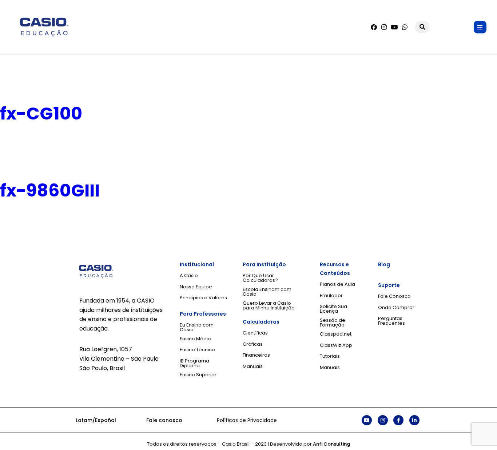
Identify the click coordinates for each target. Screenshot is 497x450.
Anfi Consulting (331, 444)
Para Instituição (264, 264)
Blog (384, 264)
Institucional (197, 264)
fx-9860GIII (50, 190)
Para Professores (203, 313)
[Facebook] (374, 27)
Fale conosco (164, 420)
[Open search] (422, 27)
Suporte (389, 285)
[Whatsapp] (405, 27)
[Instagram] (384, 27)
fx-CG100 (41, 113)
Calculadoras (261, 321)
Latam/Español (96, 420)
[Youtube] (394, 27)
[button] (480, 27)
